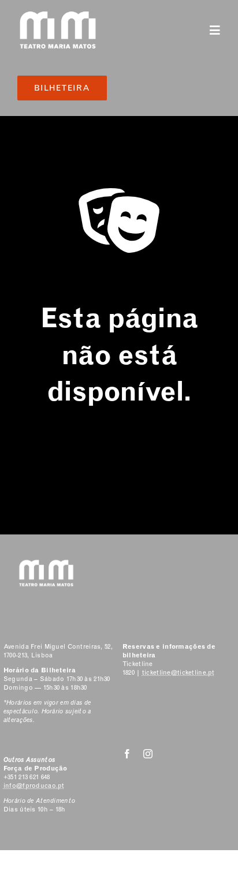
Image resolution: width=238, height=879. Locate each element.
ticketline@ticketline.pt (178, 672)
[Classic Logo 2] (57, 15)
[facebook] (127, 753)
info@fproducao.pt (34, 786)
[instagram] (148, 753)
